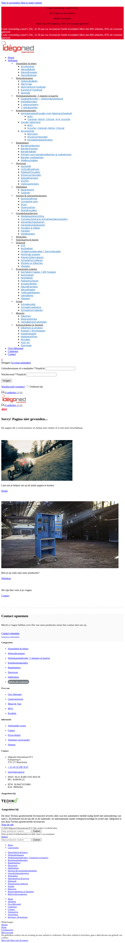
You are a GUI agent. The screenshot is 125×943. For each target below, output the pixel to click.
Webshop (6, 578)
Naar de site (7, 824)
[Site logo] (17, 52)
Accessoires (27, 66)
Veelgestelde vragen (17, 726)
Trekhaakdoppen (30, 292)
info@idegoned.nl (16, 772)
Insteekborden (29, 101)
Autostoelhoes (29, 198)
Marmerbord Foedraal (33, 87)
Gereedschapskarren (33, 222)
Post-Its (25, 342)
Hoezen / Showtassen (33, 330)
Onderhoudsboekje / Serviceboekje (41, 251)
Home (4, 491)
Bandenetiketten (30, 145)
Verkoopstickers (30, 184)
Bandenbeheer (14, 667)
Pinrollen (25, 339)
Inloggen (7, 380)
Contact (5, 595)
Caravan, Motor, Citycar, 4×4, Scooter (48, 119)
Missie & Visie (14, 704)
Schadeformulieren (32, 260)
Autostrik (26, 166)
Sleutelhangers (29, 286)
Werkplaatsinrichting (32, 216)
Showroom (13, 672)
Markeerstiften (29, 336)
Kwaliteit (12, 713)
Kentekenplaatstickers (40, 139)
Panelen (25, 231)
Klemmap (26, 84)
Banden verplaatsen (32, 157)
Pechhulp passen (30, 254)
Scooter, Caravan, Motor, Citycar (45, 128)
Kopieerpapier (28, 333)
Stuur (24, 204)
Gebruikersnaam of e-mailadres (23, 368)
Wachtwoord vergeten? (13, 386)
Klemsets (32, 134)
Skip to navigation (11, 2)
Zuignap (25, 192)
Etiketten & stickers (32, 327)
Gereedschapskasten (33, 225)
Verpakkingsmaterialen (34, 322)
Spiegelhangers (29, 178)
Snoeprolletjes (29, 283)
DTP (23, 245)
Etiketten (26, 316)
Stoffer (25, 181)
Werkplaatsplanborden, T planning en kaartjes (29, 658)
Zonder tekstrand (30, 122)
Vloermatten (28, 207)
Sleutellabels (28, 69)
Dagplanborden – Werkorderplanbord (42, 98)
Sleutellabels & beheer (18, 648)
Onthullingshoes (30, 169)
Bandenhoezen (29, 148)
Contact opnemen (10, 633)
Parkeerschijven (30, 280)
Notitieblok (27, 248)
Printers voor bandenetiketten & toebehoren (46, 154)
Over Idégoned (14, 694)
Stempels (26, 345)
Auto (30, 116)
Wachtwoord (13, 374)
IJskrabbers (27, 295)
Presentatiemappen (32, 257)
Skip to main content (31, 2)
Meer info (10, 940)
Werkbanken (28, 233)
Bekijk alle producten (18, 682)
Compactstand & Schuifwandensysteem (44, 219)
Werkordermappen (16, 653)
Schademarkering (31, 307)
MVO (10, 708)
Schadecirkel (28, 304)
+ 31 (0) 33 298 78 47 (18, 767)
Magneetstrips (29, 319)
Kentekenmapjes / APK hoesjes (38, 272)
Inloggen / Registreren (18, 917)
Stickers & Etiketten (32, 263)
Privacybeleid (14, 735)
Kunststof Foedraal (31, 90)
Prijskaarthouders (30, 172)
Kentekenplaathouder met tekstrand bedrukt (46, 113)
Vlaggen (25, 266)
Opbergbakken (29, 81)
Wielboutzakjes (29, 160)
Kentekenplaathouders (18, 663)
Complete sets (29, 201)
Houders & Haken (30, 228)
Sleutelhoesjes (29, 72)
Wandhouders (29, 210)
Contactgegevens (15, 699)
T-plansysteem (29, 104)
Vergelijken (13, 914)
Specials (25, 92)
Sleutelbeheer (29, 75)
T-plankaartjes (29, 107)
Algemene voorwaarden (19, 740)
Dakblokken (13, 677)
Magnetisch (27, 189)
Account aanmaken (21, 362)
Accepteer (23, 940)
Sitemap (11, 744)
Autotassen (27, 275)
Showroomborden (37, 137)
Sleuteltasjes (28, 289)
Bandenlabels (28, 151)
